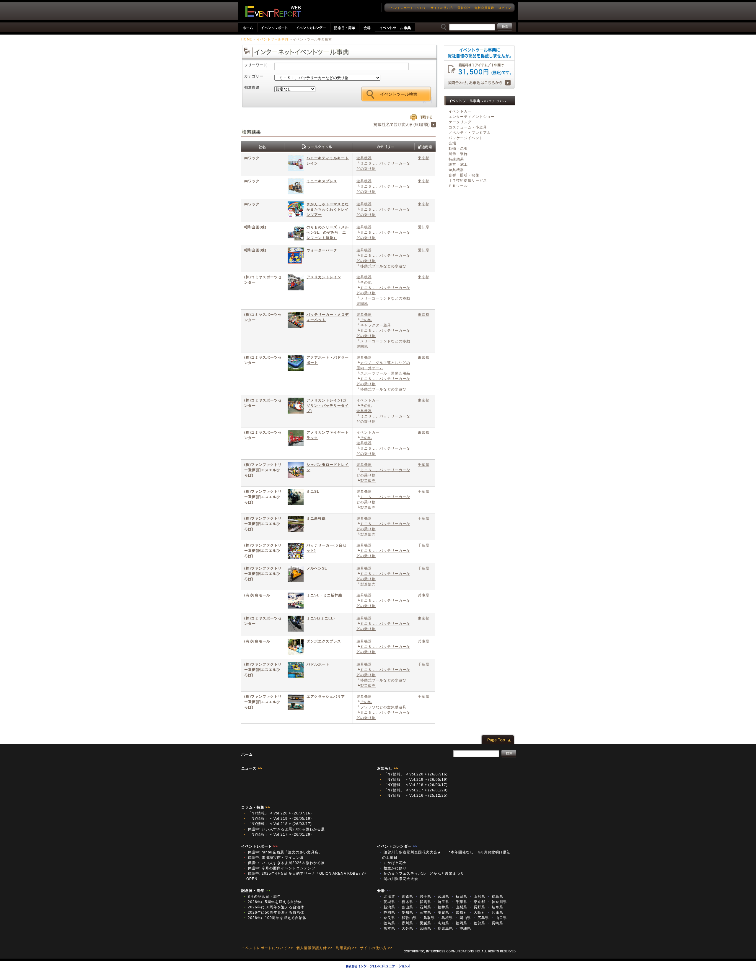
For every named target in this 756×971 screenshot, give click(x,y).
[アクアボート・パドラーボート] (296, 363)
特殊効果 (456, 159)
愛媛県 (423, 923)
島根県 (444, 918)
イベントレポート (259, 846)
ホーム (247, 754)
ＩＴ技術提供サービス (468, 180)
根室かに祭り (394, 868)
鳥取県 (426, 918)
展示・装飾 (458, 154)
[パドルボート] (296, 670)
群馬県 (423, 902)
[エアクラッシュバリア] (296, 702)
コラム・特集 (255, 807)
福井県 (441, 907)
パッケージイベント (466, 138)
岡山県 (462, 918)
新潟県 (387, 907)
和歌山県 (407, 918)
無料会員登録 (484, 7)
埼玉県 (441, 902)
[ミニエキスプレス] (296, 187)
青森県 (405, 896)
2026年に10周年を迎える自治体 (273, 907)
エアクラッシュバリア (326, 696)
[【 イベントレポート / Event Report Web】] (273, 11)
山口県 (499, 918)
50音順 (404, 125)
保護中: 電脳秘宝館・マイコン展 (273, 857)
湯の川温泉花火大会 (400, 879)
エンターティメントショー (472, 117)
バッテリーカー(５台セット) (326, 548)
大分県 (405, 928)
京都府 (459, 912)
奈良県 (387, 918)
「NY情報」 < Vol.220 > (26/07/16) (413, 774)
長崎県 (495, 923)
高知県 (441, 923)
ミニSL (313, 491)
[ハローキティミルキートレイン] (296, 164)
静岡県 (387, 912)
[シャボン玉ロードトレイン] (296, 470)
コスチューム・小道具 (468, 127)
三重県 (423, 912)
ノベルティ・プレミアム (470, 133)
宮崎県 (423, 928)
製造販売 (368, 481)
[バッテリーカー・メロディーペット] (296, 320)
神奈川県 (497, 902)
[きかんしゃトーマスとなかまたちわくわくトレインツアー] (296, 210)
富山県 (405, 907)
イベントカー (367, 400)
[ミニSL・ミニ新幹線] (296, 601)
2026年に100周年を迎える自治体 (275, 918)
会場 (452, 143)
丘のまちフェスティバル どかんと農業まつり (423, 873)
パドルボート (318, 664)
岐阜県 (495, 907)
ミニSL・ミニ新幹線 (324, 595)
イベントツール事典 (273, 39)
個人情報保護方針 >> (314, 948)
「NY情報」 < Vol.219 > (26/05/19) (413, 780)
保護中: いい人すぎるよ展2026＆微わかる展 (284, 829)
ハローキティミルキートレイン (328, 160)
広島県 (480, 918)
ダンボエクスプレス (324, 641)
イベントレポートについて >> (267, 948)
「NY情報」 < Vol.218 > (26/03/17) (413, 785)
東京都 (423, 158)
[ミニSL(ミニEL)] (296, 624)
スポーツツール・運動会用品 (385, 373)
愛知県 (423, 227)
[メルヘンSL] (296, 574)
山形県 (477, 896)
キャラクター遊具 (375, 325)
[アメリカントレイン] (296, 283)
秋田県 (459, 896)
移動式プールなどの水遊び (383, 266)
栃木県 (405, 902)
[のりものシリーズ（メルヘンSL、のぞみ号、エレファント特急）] (296, 233)
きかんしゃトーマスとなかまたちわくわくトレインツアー (328, 209)
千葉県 (423, 465)
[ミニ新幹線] (296, 524)
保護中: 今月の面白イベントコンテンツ (279, 868)
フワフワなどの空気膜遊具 (383, 707)
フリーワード (255, 65)
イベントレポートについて (406, 7)
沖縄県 (462, 928)
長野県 (477, 907)
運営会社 (463, 7)
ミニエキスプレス (322, 181)
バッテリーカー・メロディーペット (328, 317)
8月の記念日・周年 (262, 896)
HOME (246, 39)
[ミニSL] (296, 497)
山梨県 (459, 907)
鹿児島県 (443, 928)
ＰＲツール (458, 186)
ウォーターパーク (322, 250)
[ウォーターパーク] (296, 256)
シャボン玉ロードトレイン (328, 467)
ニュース (252, 768)
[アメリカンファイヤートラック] (296, 438)
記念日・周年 (255, 891)
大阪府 (477, 912)
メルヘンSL (317, 568)
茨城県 (387, 902)
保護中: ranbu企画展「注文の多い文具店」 (282, 852)
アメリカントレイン (324, 277)
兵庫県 (423, 595)
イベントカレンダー (397, 846)
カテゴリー (253, 76)
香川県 (405, 923)
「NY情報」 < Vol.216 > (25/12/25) (413, 795)
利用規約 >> (346, 948)
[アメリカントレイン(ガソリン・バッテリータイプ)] (296, 406)
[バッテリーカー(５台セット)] (296, 551)
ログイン (504, 7)
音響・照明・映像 (464, 175)
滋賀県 (441, 912)
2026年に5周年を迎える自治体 (272, 902)
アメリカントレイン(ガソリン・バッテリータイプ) (328, 405)
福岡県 (459, 923)
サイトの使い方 (442, 7)
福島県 (495, 896)
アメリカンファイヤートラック (328, 435)
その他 (366, 282)
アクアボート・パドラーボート (328, 360)
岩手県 (423, 896)
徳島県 (387, 923)
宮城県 (441, 896)
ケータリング (460, 122)
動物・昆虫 (458, 149)
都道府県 (252, 87)
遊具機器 (364, 158)
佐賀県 (477, 923)
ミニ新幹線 (316, 518)
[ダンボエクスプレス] (296, 647)
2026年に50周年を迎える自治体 (273, 912)
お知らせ (387, 768)
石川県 (423, 907)
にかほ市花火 (394, 863)
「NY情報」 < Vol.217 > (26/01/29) (413, 790)
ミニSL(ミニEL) (321, 618)
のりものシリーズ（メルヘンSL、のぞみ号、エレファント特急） (328, 232)
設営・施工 (458, 164)
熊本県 (387, 928)
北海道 (387, 896)
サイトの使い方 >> (376, 948)
